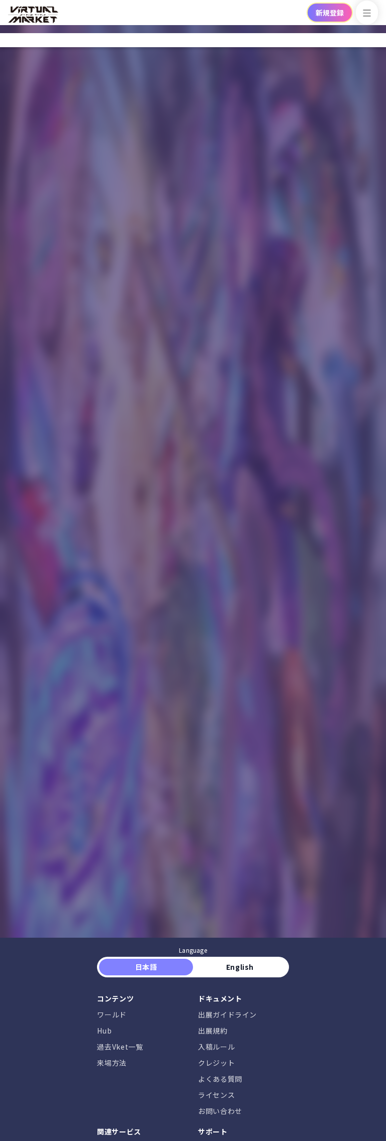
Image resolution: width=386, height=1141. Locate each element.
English (239, 967)
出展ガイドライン (227, 1014)
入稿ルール (216, 1047)
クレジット (216, 1063)
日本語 (146, 967)
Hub (104, 1031)
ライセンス (216, 1095)
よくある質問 (220, 1079)
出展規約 (213, 1031)
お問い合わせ (220, 1111)
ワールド (112, 1014)
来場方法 (112, 1063)
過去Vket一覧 (120, 1047)
